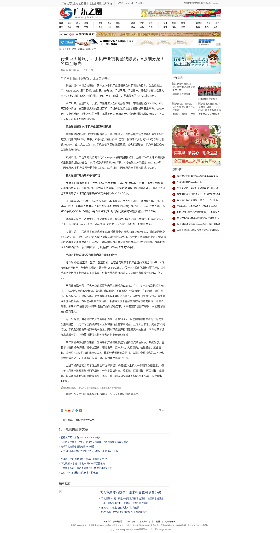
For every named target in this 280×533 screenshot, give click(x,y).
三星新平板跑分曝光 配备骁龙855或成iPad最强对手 (86, 468)
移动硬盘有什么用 (85, 420)
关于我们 (107, 522)
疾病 (208, 23)
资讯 (88, 49)
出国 (183, 27)
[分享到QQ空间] (65, 410)
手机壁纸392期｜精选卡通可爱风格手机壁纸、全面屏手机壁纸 (132, 498)
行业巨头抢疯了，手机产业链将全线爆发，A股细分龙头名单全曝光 (94, 442)
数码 (118, 23)
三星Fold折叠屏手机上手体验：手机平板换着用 (124, 503)
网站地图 (169, 522)
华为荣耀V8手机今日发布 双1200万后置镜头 (83, 463)
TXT (174, 522)
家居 (174, 23)
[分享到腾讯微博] (73, 410)
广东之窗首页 (78, 49)
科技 (86, 23)
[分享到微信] (80, 410)
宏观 (86, 27)
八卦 (109, 27)
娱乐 (78, 23)
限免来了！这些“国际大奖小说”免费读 (120, 507)
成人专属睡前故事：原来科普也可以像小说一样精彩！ (138, 492)
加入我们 (156, 522)
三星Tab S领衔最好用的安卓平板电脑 (79, 472)
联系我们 (118, 522)
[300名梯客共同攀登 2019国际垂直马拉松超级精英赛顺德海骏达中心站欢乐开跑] (209, 89)
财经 (69, 23)
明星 (118, 27)
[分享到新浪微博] (69, 410)
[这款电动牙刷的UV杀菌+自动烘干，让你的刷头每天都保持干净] (209, 107)
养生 (217, 23)
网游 (207, 27)
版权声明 (143, 522)
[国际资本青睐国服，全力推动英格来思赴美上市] (183, 87)
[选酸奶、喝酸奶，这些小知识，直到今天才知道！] (183, 107)
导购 (142, 27)
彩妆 (150, 23)
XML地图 (131, 522)
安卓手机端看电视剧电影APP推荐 (77, 446)
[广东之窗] (81, 19)
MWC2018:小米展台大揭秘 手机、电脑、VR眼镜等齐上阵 (89, 451)
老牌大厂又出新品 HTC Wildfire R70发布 (81, 437)
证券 (69, 27)
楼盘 (183, 23)
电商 (109, 23)
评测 (150, 27)
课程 (174, 27)
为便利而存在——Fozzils (189, 182)
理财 (78, 27)
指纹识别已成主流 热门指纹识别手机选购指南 (124, 512)
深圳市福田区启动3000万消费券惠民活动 (197, 176)
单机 (215, 27)
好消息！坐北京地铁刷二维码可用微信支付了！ (84, 459)
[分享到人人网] (77, 410)
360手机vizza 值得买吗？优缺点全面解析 (197, 206)
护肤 (142, 23)
